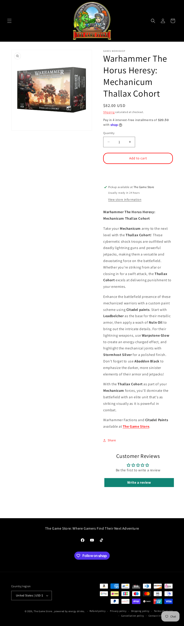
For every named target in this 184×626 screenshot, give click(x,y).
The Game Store (136, 426)
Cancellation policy (132, 615)
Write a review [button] (139, 482)
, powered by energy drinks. (69, 611)
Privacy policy (118, 611)
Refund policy (97, 611)
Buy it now (138, 171)
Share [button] (112, 440)
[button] (9, 21)
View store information (124, 199)
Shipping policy (140, 611)
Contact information (161, 615)
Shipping (109, 112)
